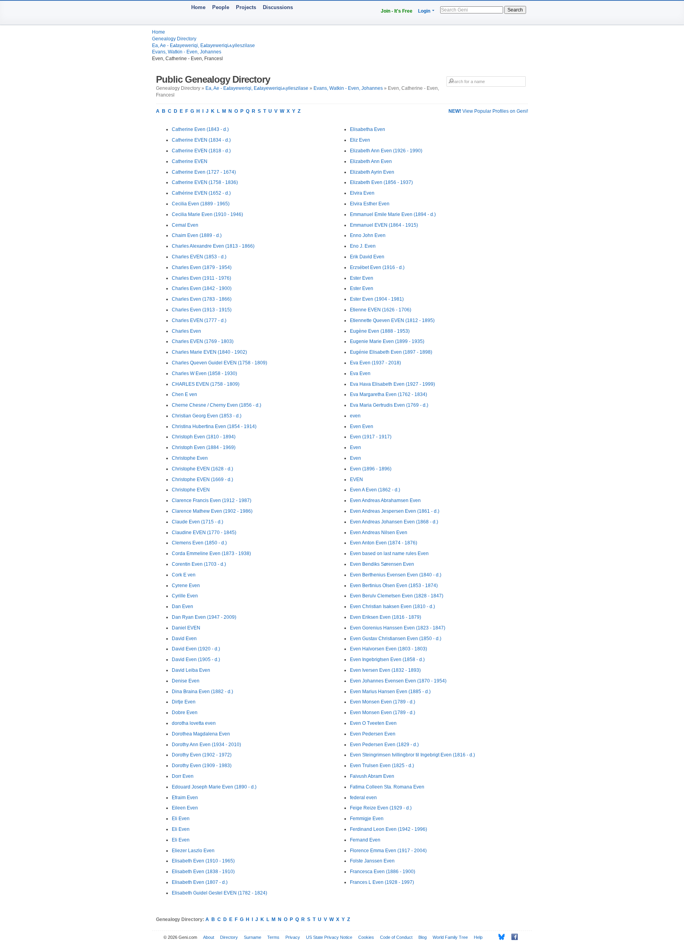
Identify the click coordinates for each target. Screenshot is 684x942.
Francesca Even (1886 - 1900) (382, 871)
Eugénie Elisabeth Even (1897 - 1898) (391, 352)
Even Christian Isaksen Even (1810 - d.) (392, 606)
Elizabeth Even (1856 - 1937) (381, 182)
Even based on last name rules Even (389, 553)
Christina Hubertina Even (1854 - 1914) (214, 426)
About (208, 937)
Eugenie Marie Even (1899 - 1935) (387, 341)
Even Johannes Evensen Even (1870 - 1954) (398, 681)
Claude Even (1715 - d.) (197, 522)
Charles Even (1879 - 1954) (202, 267)
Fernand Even (365, 840)
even (355, 416)
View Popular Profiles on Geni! (488, 111)
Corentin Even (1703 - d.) (199, 564)
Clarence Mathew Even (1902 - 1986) (212, 511)
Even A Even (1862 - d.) (375, 490)
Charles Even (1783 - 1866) (202, 299)
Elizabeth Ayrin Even (372, 172)
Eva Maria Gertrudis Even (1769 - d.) (389, 405)
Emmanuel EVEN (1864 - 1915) (384, 225)
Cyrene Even (186, 585)
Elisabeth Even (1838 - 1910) (203, 871)
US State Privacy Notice (329, 937)
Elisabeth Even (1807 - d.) (200, 882)
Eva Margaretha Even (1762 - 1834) (388, 394)
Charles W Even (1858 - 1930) (204, 373)
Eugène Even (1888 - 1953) (380, 331)
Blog (422, 937)
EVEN (356, 479)
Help (478, 937)
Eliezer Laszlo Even (193, 850)
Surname (252, 937)
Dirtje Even (184, 702)
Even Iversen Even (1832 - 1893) (385, 670)
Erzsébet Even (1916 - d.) (377, 267)
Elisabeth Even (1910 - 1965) (203, 861)
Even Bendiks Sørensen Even (382, 564)
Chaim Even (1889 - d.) (197, 235)
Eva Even (360, 373)
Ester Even (361, 278)
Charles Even (186, 331)
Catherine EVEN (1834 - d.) (201, 140)
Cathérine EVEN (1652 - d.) (201, 193)
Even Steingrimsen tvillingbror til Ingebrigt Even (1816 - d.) (412, 755)
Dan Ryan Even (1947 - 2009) (204, 617)
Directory (229, 937)
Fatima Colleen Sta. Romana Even (387, 787)
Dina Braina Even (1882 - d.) (202, 691)
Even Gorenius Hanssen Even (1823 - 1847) (397, 628)
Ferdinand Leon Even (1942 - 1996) (388, 829)
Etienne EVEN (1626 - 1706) (380, 310)
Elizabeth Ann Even (371, 161)
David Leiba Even (191, 670)
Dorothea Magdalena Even (201, 734)
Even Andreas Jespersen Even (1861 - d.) (394, 511)
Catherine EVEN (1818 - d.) (201, 151)
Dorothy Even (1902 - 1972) (202, 755)
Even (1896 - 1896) (370, 469)
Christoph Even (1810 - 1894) (204, 437)
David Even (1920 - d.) (196, 649)
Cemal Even (185, 225)
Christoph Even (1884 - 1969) (204, 447)
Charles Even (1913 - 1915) (202, 310)
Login (424, 11)
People (220, 7)
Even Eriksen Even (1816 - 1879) (385, 617)
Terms (273, 937)
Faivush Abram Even (372, 776)
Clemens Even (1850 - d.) (199, 543)
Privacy (292, 937)
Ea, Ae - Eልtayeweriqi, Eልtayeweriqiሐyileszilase (203, 45)
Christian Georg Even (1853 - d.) (206, 416)
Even (355, 447)
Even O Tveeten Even (373, 723)
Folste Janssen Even (372, 861)
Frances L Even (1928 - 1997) (382, 882)
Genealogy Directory (174, 39)
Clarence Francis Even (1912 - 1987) (211, 500)
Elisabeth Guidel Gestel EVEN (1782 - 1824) (219, 893)
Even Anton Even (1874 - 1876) (383, 543)
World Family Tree (450, 937)
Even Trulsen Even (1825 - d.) (382, 765)
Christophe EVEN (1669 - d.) (202, 479)
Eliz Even (360, 140)
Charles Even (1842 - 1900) (202, 288)
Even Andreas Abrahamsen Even (385, 500)
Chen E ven (184, 394)
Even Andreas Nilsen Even (378, 532)
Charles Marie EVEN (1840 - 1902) (209, 352)
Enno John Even (368, 235)
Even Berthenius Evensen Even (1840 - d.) (395, 575)
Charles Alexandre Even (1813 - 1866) (213, 246)
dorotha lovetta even (194, 723)
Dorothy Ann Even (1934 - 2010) (206, 744)
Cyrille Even (185, 596)
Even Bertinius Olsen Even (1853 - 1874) (394, 585)
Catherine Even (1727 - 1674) (204, 172)
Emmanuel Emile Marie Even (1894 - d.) (393, 214)
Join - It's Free (396, 11)
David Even (184, 638)
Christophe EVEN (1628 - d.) (202, 469)
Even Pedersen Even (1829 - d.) (384, 744)
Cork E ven (184, 575)
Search (515, 10)
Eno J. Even (363, 246)
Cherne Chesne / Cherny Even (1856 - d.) (216, 405)
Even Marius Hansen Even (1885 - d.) (390, 691)
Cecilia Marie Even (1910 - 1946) (207, 214)
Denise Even (186, 681)
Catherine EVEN (189, 161)
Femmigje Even (367, 818)
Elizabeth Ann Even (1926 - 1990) (386, 151)
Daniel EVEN (186, 628)
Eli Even (181, 818)
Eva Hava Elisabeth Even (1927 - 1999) (392, 384)
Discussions (278, 7)
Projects (246, 7)
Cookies (366, 937)
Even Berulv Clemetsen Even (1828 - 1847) (396, 596)
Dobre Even (185, 712)
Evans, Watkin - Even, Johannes (186, 52)
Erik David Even (367, 257)
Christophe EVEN (191, 490)
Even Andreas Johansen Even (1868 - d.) (394, 522)
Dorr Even (183, 776)
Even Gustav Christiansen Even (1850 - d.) (395, 638)
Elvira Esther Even (370, 204)
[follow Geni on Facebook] (512, 936)
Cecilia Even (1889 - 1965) (201, 204)
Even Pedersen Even (372, 734)
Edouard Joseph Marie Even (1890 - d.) (214, 787)
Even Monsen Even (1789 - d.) (382, 702)
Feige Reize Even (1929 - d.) (381, 808)
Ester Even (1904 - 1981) (377, 299)
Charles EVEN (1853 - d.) (199, 257)
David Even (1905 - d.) (196, 659)
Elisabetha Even (367, 129)
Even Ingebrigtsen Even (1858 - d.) (387, 659)
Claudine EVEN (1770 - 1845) (204, 532)
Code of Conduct (396, 937)
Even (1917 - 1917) (370, 437)
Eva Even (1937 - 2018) (375, 363)
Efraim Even (185, 797)
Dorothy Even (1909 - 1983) (202, 765)
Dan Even (182, 606)
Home (198, 7)
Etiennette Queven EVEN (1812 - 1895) (392, 320)
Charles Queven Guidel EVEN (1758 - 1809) (219, 363)
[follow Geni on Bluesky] (499, 936)
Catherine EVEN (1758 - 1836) (205, 182)
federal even (363, 797)
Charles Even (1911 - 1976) (201, 278)
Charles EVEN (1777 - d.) (199, 320)
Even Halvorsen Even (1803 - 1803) (388, 649)
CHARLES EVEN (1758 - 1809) (205, 384)
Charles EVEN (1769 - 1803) (203, 341)
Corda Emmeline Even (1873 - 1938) (211, 553)
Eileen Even (185, 808)
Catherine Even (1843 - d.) (200, 129)
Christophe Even (190, 458)
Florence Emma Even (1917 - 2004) (388, 850)
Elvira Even (362, 193)
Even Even (361, 426)
